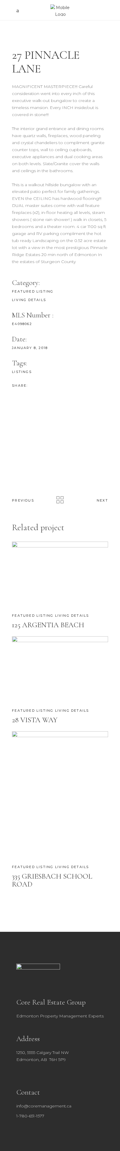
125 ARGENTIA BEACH (48, 625)
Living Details (29, 300)
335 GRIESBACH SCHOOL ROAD (52, 880)
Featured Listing (32, 291)
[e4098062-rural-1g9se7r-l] (60, 445)
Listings (22, 372)
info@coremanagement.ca (43, 1106)
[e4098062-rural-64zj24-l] (60, 429)
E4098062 (22, 324)
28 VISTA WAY (34, 720)
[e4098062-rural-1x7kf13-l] (60, 413)
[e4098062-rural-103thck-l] (60, 461)
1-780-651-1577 (30, 1116)
